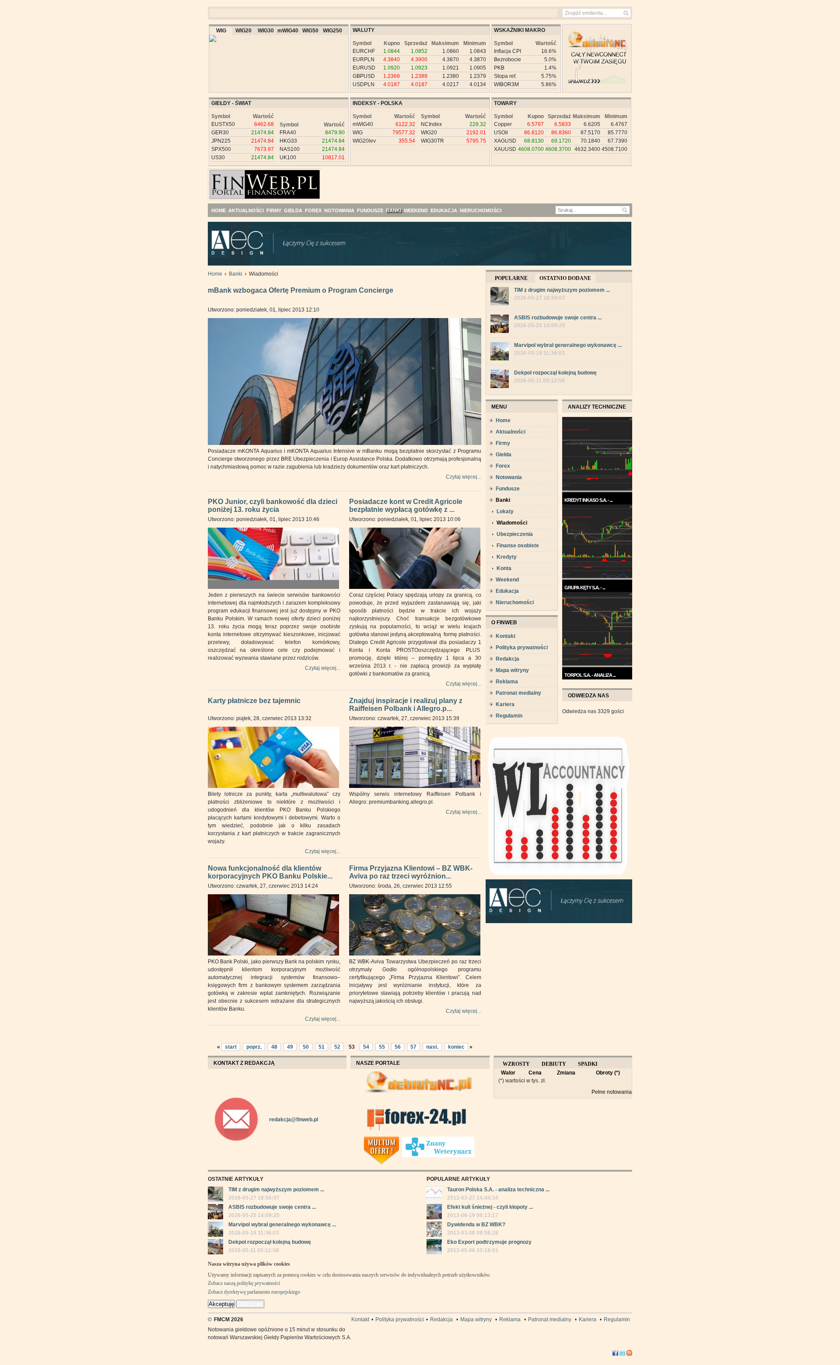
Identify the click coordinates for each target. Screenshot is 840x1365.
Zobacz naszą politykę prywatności (244, 1283)
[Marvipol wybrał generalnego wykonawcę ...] (499, 352)
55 (382, 1047)
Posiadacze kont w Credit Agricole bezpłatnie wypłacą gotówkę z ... (405, 506)
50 (306, 1047)
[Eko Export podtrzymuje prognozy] (434, 1247)
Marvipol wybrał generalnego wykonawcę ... (568, 345)
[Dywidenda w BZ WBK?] (434, 1230)
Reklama (507, 682)
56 (398, 1047)
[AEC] (426, 264)
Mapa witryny (512, 670)
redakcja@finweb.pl (293, 1119)
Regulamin (509, 716)
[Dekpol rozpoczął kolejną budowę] (499, 380)
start (231, 1047)
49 (290, 1047)
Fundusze (508, 489)
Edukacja (507, 591)
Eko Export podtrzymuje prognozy (489, 1242)
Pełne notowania (612, 1092)
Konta (504, 568)
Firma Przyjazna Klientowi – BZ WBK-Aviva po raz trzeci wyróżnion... (410, 872)
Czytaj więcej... (463, 477)
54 (366, 1047)
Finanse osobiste (518, 545)
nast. (432, 1047)
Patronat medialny (518, 693)
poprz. (254, 1047)
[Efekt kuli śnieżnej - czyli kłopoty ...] (434, 1213)
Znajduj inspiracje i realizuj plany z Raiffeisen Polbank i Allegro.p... (405, 705)
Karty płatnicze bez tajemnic (254, 700)
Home (215, 274)
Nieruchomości (515, 602)
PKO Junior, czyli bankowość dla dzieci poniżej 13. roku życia (272, 506)
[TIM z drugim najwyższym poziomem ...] (499, 297)
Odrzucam (250, 1304)
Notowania (509, 477)
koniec (456, 1047)
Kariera (505, 704)
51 (321, 1047)
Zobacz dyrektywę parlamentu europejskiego (254, 1292)
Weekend (507, 580)
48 (274, 1047)
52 (337, 1047)
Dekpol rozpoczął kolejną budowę (555, 373)
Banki (235, 274)
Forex (503, 466)
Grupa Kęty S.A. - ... (584, 587)
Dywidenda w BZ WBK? (476, 1225)
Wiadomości (512, 523)
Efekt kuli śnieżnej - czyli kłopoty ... (490, 1207)
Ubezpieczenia (515, 534)
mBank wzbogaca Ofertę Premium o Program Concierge (300, 290)
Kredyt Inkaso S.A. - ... (588, 500)
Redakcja (507, 659)
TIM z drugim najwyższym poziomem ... (562, 290)
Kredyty (507, 557)
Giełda (503, 455)
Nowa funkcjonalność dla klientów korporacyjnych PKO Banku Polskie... (270, 872)
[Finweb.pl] (233, 180)
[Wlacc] (559, 878)
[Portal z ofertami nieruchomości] (399, 1140)
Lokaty (505, 511)
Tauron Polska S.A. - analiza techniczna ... (498, 1189)
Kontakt (505, 636)
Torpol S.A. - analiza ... (590, 675)
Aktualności (510, 432)
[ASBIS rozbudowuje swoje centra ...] (499, 325)
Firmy (503, 443)
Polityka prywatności (522, 647)
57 (413, 1047)
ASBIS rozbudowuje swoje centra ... (558, 318)
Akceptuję (221, 1304)
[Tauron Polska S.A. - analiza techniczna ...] (434, 1195)
